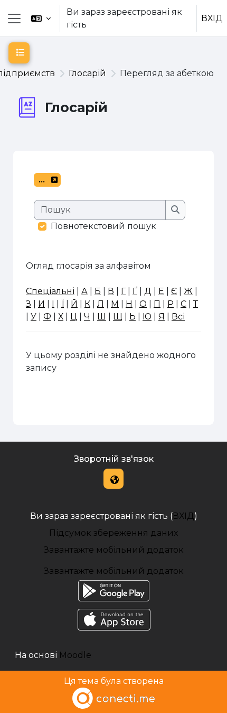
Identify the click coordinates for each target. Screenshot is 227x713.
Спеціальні (50, 291)
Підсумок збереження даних (113, 533)
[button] (41, 18)
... (49, 181)
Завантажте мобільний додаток (114, 550)
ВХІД (212, 18)
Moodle (75, 655)
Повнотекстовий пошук (103, 226)
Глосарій (87, 73)
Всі (178, 317)
